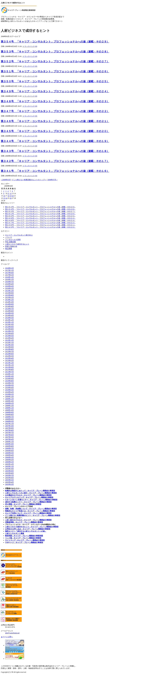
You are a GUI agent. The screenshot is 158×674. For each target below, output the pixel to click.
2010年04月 (9, 387)
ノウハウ (8, 237)
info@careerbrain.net (12, 633)
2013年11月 (9, 322)
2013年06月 (9, 333)
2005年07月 (9, 475)
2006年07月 (9, 448)
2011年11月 (9, 365)
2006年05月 (9, 453)
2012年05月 (9, 356)
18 (8, 196)
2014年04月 (9, 315)
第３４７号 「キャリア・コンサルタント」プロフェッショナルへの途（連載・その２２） (55, 111)
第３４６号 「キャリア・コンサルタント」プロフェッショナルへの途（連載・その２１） (55, 121)
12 (11, 193)
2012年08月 (9, 349)
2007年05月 (9, 437)
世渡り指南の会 (11, 246)
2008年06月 (9, 419)
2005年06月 (9, 478)
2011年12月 (9, 363)
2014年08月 (9, 306)
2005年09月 (9, 471)
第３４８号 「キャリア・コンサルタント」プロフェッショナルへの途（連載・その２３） (55, 101)
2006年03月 (9, 457)
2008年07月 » (52, 180)
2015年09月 (9, 293)
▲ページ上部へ (7, 637)
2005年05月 (9, 480)
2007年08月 (9, 430)
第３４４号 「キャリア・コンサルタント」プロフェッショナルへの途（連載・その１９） (55, 141)
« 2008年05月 (6, 180)
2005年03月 (9, 484)
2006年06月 (9, 451)
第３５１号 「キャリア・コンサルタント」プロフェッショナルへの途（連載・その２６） (55, 71)
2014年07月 (9, 309)
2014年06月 (9, 311)
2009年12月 (9, 396)
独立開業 (8, 249)
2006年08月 (9, 446)
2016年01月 (9, 288)
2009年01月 (9, 403)
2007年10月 (9, 426)
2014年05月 (9, 313)
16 (4, 196)
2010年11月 (9, 374)
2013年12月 (9, 320)
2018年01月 (9, 268)
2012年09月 (9, 347)
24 (6, 198)
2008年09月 (9, 412)
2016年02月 (9, 286)
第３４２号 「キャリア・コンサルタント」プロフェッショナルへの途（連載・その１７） (55, 161)
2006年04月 (9, 455)
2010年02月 (9, 392)
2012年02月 (9, 360)
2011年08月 (9, 369)
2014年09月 (9, 304)
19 (11, 196)
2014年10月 (9, 302)
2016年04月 (9, 284)
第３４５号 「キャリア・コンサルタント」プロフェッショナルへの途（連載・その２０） (55, 131)
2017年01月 (9, 275)
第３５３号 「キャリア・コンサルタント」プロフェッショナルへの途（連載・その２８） (55, 51)
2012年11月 (9, 342)
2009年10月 (9, 401)
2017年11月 (9, 270)
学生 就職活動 (10, 242)
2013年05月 (9, 336)
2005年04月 (9, 482)
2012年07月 (9, 351)
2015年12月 (9, 291)
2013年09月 (9, 327)
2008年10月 (9, 410)
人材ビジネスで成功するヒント (17, 244)
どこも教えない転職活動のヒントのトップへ (29, 180)
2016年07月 (9, 282)
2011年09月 (9, 367)
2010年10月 (9, 376)
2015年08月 (9, 295)
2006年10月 (9, 444)
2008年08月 (9, 414)
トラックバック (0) (30, 46)
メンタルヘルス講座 (13, 240)
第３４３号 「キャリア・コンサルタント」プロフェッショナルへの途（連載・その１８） (55, 151)
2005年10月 (9, 469)
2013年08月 (9, 329)
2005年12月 (9, 464)
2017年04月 (9, 273)
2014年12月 (9, 300)
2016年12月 (9, 277)
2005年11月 (9, 466)
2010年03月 (9, 390)
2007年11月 (9, 423)
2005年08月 (9, 473)
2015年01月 (9, 297)
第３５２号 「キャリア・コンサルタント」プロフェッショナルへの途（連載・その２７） (55, 61)
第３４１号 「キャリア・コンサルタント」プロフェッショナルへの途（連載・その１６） (55, 170)
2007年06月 (9, 435)
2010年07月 (9, 383)
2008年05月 (9, 421)
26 (11, 198)
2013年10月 (9, 324)
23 (4, 198)
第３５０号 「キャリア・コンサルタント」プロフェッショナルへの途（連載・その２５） (55, 81)
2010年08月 (9, 381)
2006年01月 (9, 462)
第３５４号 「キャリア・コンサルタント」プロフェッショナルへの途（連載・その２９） (55, 41)
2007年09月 (9, 428)
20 (13, 196)
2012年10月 (9, 345)
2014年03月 (9, 318)
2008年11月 (9, 408)
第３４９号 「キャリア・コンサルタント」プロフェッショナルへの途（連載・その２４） (55, 91)
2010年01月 (9, 394)
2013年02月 (9, 338)
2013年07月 (9, 331)
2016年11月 (9, 279)
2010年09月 (9, 378)
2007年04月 (9, 439)
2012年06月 (9, 354)
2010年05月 (9, 385)
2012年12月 (9, 340)
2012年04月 (9, 358)
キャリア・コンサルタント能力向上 (19, 235)
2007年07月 (9, 432)
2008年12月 (9, 405)
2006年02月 (9, 460)
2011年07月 (9, 372)
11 (8, 193)
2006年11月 (9, 442)
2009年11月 (9, 399)
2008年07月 (9, 417)
